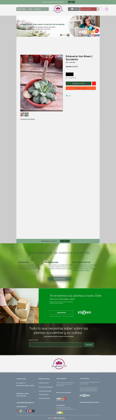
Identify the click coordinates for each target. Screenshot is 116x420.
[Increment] (72, 74)
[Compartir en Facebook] (67, 96)
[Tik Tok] (33, 411)
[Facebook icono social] (27, 411)
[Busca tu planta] (98, 9)
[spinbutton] (70, 74)
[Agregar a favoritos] (94, 83)
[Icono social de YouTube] (30, 411)
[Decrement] (67, 74)
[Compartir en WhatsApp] (70, 96)
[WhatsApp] (21, 411)
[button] (105, 9)
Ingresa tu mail (33, 340)
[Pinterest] (17, 411)
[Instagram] (24, 411)
